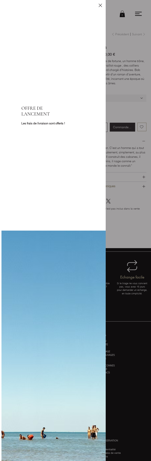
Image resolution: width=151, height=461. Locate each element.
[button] (100, 5)
